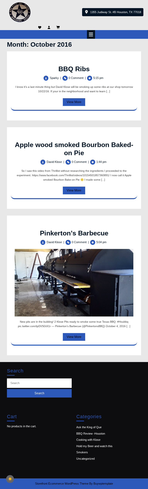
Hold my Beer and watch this (94, 446)
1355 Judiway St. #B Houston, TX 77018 (116, 13)
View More (76, 103)
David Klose (54, 161)
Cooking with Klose (88, 439)
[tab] (91, 34)
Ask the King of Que (89, 427)
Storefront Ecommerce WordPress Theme (61, 483)
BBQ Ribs (74, 69)
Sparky (54, 78)
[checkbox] (10, 479)
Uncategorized (85, 458)
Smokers (82, 452)
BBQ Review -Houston (90, 433)
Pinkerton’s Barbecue (74, 233)
